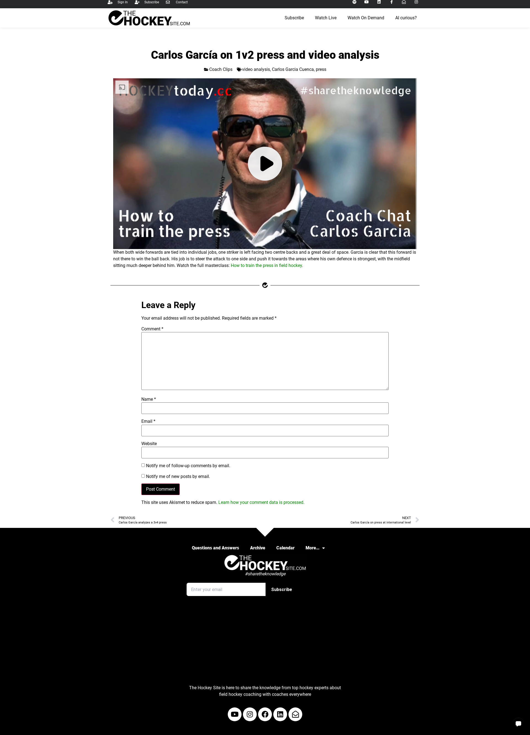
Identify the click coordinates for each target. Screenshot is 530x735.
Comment (152, 329)
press (321, 69)
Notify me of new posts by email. (178, 476)
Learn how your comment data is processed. (261, 502)
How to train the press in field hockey (266, 265)
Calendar (285, 547)
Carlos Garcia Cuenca (293, 69)
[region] (265, 163)
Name (148, 399)
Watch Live (325, 17)
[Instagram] (250, 714)
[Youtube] (235, 714)
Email (148, 421)
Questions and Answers (215, 547)
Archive (257, 547)
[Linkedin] (280, 714)
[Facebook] (265, 714)
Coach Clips (220, 69)
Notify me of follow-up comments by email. (188, 466)
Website (149, 444)
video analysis (256, 69)
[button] (518, 723)
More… (312, 547)
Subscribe (294, 17)
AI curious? (406, 17)
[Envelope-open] (295, 714)
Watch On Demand (366, 17)
